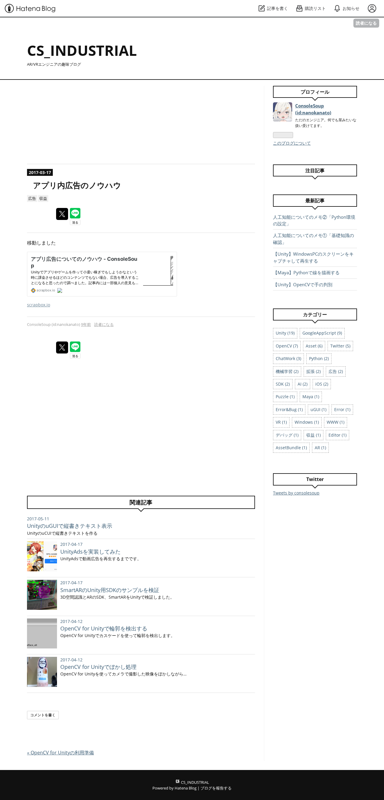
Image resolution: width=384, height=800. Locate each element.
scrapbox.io (38, 305)
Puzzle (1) (285, 396)
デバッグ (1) (287, 435)
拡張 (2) (313, 371)
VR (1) (281, 422)
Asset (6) (314, 346)
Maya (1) (310, 396)
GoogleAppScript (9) (322, 333)
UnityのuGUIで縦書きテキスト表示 (69, 525)
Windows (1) (307, 422)
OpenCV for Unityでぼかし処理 (98, 666)
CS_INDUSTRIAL (82, 50)
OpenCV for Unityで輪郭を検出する (103, 628)
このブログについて (292, 143)
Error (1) (342, 409)
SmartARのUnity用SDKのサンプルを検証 (109, 590)
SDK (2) (283, 384)
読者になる (366, 23)
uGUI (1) (318, 409)
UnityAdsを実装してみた (90, 551)
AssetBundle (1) (291, 447)
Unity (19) (285, 333)
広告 (32, 198)
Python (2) (319, 358)
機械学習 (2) (287, 371)
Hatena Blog (185, 788)
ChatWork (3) (288, 358)
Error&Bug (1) (289, 409)
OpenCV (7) (287, 346)
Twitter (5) (340, 346)
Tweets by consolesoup (296, 493)
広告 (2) (335, 371)
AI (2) (303, 384)
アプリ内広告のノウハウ (77, 185)
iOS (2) (321, 384)
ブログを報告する (216, 788)
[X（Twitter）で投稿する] (62, 214)
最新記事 (315, 200)
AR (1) (320, 447)
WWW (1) (335, 422)
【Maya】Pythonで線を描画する (306, 272)
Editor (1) (337, 435)
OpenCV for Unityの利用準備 (60, 752)
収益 (43, 198)
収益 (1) (313, 435)
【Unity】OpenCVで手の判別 (302, 284)
